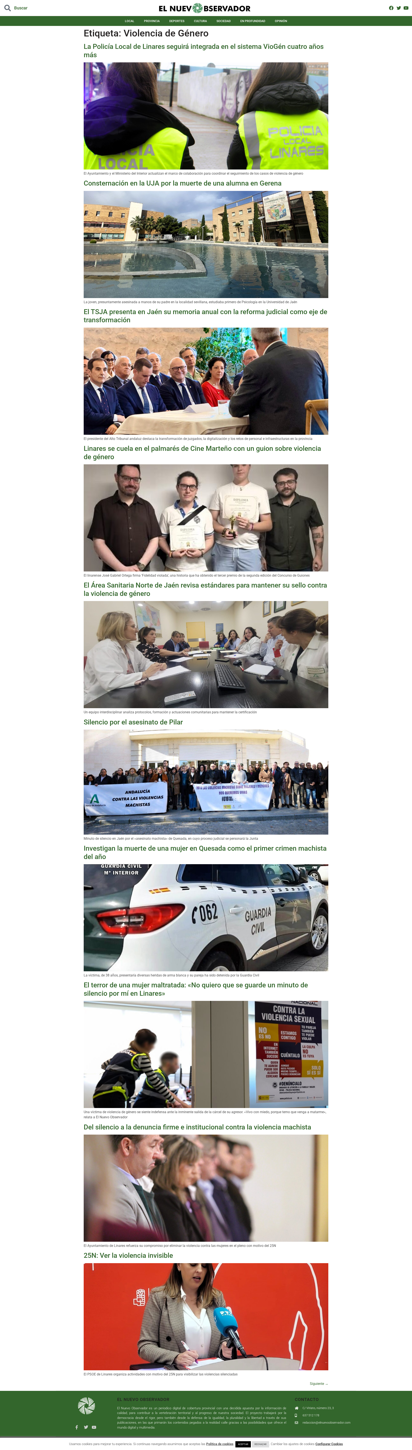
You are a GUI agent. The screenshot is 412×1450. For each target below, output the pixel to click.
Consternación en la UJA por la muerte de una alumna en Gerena (183, 183)
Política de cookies (219, 1444)
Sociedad (224, 21)
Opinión (281, 21)
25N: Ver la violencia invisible (128, 1255)
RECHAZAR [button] (260, 1444)
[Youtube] (406, 8)
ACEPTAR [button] (243, 1444)
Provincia (152, 21)
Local (129, 21)
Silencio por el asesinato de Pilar (133, 722)
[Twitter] (398, 8)
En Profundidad (252, 21)
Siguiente (319, 1384)
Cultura (200, 21)
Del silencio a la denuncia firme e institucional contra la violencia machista (197, 1127)
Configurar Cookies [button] (329, 1444)
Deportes (176, 21)
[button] (41, 8)
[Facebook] (391, 8)
